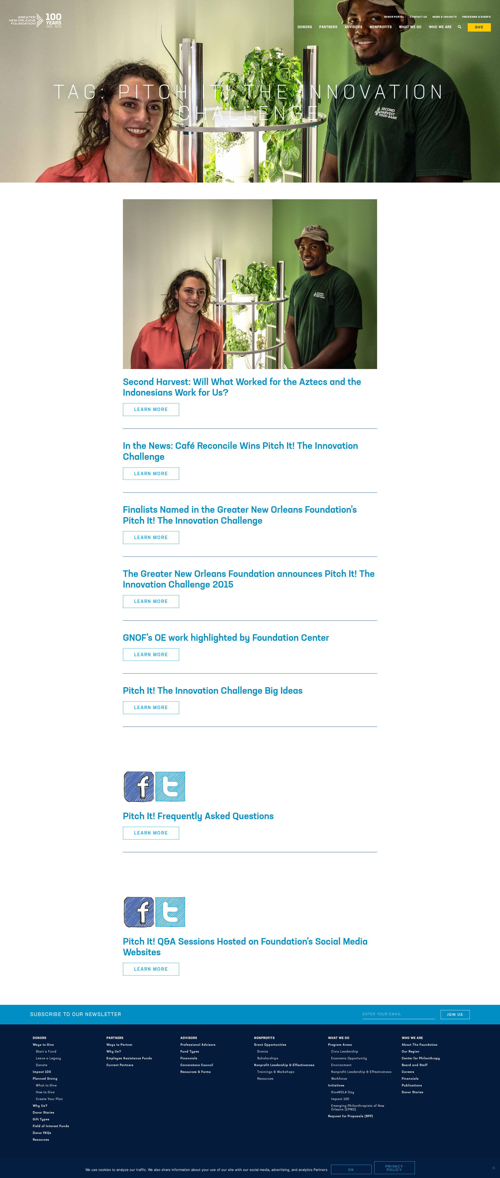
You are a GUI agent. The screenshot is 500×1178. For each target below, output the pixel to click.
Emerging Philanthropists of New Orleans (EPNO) (357, 1107)
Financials (188, 1058)
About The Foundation (420, 1045)
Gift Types (41, 1119)
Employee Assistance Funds (129, 1058)
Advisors (188, 1038)
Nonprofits (264, 1038)
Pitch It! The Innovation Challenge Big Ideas (213, 691)
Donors (39, 1038)
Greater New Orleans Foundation (35, 16)
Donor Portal (394, 17)
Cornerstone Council (196, 1065)
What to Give (46, 1085)
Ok (351, 1170)
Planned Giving (45, 1078)
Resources (41, 1139)
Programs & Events (476, 17)
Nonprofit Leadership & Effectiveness (284, 1065)
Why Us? (40, 1106)
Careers (408, 1072)
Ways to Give (43, 1045)
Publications (412, 1085)
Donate (41, 1065)
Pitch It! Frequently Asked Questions (198, 816)
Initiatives (336, 1085)
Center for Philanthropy (421, 1058)
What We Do (338, 1038)
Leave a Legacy (48, 1058)
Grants (262, 1051)
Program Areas (340, 1045)
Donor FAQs (42, 1133)
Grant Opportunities (270, 1045)
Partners (115, 1038)
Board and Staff (415, 1065)
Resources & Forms (195, 1072)
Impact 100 (42, 1072)
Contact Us (418, 17)
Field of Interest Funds (51, 1126)
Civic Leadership (344, 1051)
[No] (493, 1167)
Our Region (411, 1051)
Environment (341, 1065)
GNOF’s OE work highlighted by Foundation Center (226, 638)
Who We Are (412, 1038)
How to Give (45, 1092)
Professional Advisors (198, 1045)
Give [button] (479, 27)
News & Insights (445, 17)
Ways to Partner (120, 1045)
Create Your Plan (49, 1099)
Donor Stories (43, 1112)
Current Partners (120, 1065)
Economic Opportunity (349, 1058)
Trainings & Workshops (276, 1072)
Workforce (339, 1078)
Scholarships (267, 1058)
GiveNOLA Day (342, 1092)
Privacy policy (394, 1168)
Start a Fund (46, 1051)
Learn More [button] (151, 410)
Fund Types (189, 1051)
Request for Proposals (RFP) (350, 1116)
